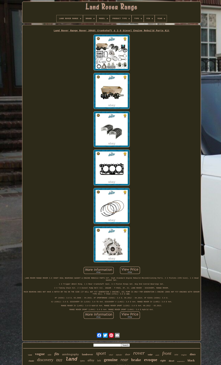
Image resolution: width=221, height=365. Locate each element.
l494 (176, 355)
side (49, 354)
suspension (181, 361)
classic (31, 361)
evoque (150, 359)
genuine (111, 359)
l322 (59, 360)
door (127, 354)
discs (192, 354)
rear (124, 359)
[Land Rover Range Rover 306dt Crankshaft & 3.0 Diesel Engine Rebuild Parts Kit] (111, 53)
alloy (91, 360)
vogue (40, 354)
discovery (45, 359)
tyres (82, 360)
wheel (111, 355)
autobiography (70, 354)
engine (184, 355)
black (191, 360)
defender (119, 355)
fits (56, 354)
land (71, 359)
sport (101, 353)
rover (139, 353)
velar (150, 354)
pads (157, 355)
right (163, 360)
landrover (87, 354)
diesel (171, 361)
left (99, 360)
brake (136, 360)
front (166, 353)
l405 (30, 355)
